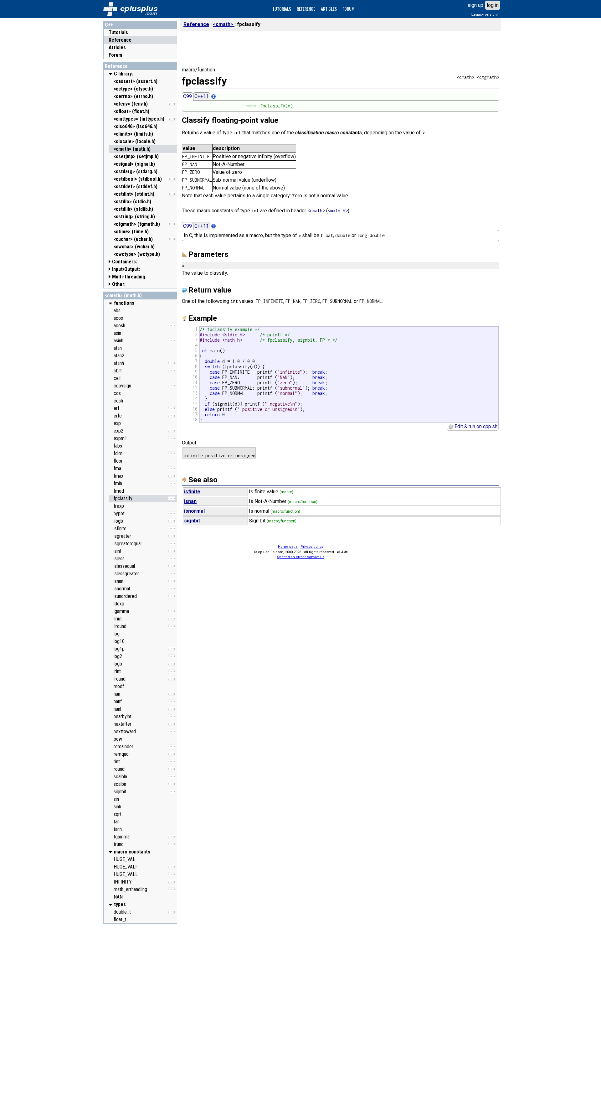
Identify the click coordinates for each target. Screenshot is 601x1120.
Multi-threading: (129, 277)
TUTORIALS (281, 8)
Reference (120, 40)
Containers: (124, 262)
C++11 (201, 96)
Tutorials (118, 32)
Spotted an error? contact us (300, 557)
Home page (288, 547)
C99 (187, 96)
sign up (475, 5)
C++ (109, 25)
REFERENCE (306, 8)
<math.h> (338, 210)
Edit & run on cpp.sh (475, 426)
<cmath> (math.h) (123, 295)
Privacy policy (311, 547)
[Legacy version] (484, 15)
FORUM (348, 8)
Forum (115, 55)
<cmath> (223, 24)
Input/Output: (126, 269)
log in (493, 5)
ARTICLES (329, 8)
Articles (117, 47)
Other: (119, 284)
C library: (123, 74)
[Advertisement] (140, 1021)
